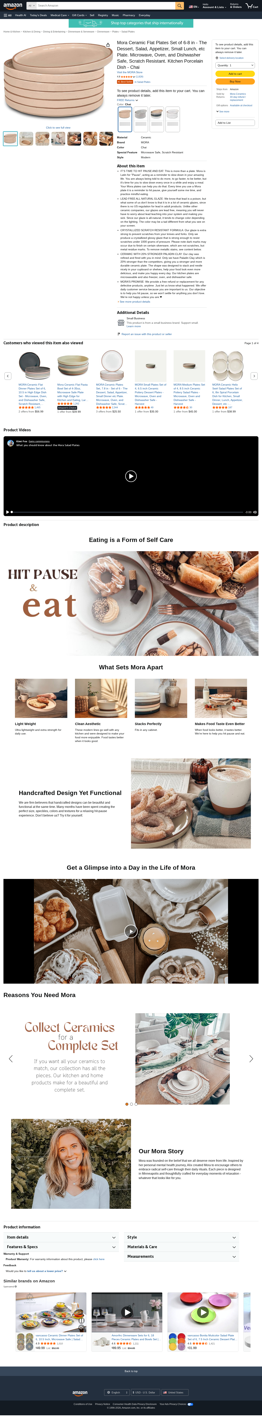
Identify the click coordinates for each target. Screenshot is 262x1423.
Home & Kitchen (11, 31)
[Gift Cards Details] (86, 15)
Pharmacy (129, 15)
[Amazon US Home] (80, 1394)
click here (99, 1259)
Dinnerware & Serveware (81, 31)
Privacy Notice (102, 1404)
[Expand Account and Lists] (225, 7)
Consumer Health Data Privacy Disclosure (135, 1404)
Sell (92, 15)
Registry (103, 15)
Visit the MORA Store (130, 72)
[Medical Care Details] (68, 15)
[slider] (127, 512)
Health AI (20, 15)
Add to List (224, 122)
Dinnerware (103, 31)
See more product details (135, 301)
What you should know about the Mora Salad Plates (48, 445)
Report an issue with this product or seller (147, 334)
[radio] (10, 139)
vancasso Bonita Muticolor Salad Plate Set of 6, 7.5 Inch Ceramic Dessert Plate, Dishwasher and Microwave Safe (212, 1337)
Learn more (134, 326)
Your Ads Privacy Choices (173, 1404)
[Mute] (255, 512)
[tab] (126, 1104)
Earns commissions (39, 441)
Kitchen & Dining (31, 31)
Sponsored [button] (8, 1286)
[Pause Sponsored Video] (81, 1320)
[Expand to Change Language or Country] (198, 7)
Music (115, 15)
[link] (34, 394)
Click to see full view (58, 127)
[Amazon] (13, 6)
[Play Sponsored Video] (127, 1312)
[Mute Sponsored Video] (81, 1328)
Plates (115, 31)
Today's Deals (38, 15)
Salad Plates (128, 31)
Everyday (144, 15)
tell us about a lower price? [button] (45, 1271)
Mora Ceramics (238, 94)
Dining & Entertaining (54, 31)
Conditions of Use (83, 1404)
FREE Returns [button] (126, 100)
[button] (7, 15)
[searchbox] (105, 5)
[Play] (7, 512)
